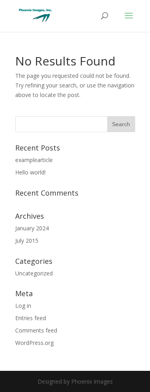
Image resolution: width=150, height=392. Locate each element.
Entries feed (30, 318)
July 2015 (26, 240)
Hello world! (30, 172)
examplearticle (34, 160)
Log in (23, 305)
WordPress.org (34, 342)
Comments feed (36, 330)
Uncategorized (34, 273)
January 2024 (32, 228)
